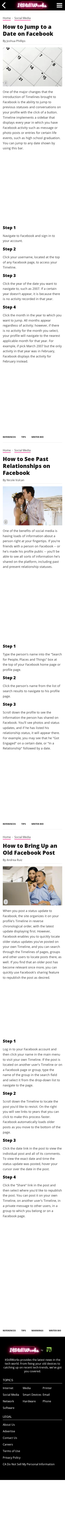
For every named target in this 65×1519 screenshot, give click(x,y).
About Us (9, 1425)
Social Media (22, 18)
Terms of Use (11, 1451)
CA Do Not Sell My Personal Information (29, 1464)
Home (7, 18)
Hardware (29, 1401)
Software (8, 1408)
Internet (8, 1388)
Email (46, 1395)
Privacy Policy (11, 1458)
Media (27, 1388)
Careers (8, 1444)
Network (8, 1401)
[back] (5, 5)
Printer (47, 1388)
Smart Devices (32, 1395)
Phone (47, 1401)
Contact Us (10, 1438)
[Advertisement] (32, 187)
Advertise (9, 1431)
